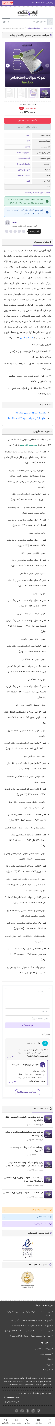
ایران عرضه (47, 28)
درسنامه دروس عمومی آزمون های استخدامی (23, 1193)
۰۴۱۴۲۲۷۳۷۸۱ (13, 1397)
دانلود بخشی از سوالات (26, 127)
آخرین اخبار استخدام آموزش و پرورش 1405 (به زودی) (30, 1336)
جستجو (6, 21)
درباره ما (48, 1364)
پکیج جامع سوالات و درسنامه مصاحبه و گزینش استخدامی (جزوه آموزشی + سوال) (24, 1164)
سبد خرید (6, 2)
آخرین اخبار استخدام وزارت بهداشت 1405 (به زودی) (31, 1320)
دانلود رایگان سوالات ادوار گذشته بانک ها (27, 418)
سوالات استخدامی (33, 28)
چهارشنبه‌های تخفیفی (43, 1349)
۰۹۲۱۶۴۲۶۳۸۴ (13, 1402)
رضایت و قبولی (27, 338)
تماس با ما (47, 1370)
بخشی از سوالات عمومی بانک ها (31, 413)
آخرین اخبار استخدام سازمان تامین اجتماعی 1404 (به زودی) (28, 1331)
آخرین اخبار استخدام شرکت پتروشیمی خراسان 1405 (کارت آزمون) (29, 1314)
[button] (8, 65)
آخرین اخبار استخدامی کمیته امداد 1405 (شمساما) (31, 1325)
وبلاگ (49, 1359)
